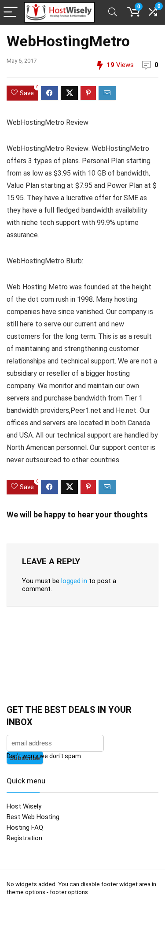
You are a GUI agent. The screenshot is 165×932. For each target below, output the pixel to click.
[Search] (112, 12)
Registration (24, 838)
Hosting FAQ (25, 827)
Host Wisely (24, 806)
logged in (74, 581)
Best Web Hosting (33, 817)
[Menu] (10, 12)
